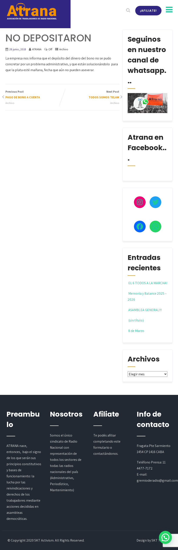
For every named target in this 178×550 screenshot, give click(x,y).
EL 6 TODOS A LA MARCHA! (147, 283)
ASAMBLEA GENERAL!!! (145, 310)
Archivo (63, 49)
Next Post (104, 94)
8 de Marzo (136, 330)
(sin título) (136, 320)
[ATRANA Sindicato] (31, 11)
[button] (165, 537)
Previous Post (22, 94)
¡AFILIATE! (148, 10)
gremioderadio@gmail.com (157, 480)
